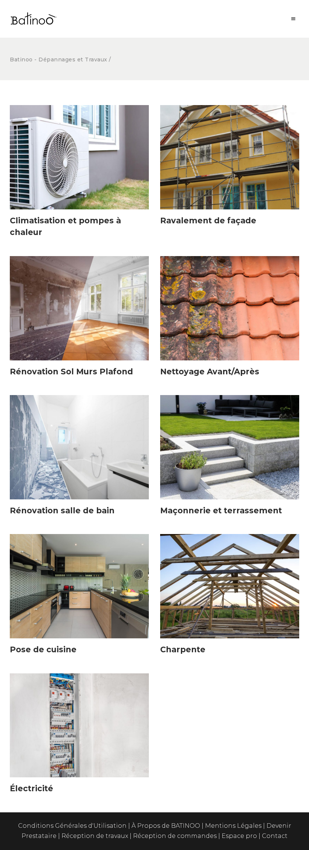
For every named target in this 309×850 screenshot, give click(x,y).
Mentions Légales (234, 825)
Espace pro (239, 835)
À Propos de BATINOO (167, 825)
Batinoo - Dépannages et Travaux (58, 59)
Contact (275, 835)
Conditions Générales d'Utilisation (72, 825)
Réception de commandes (175, 835)
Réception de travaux (95, 835)
